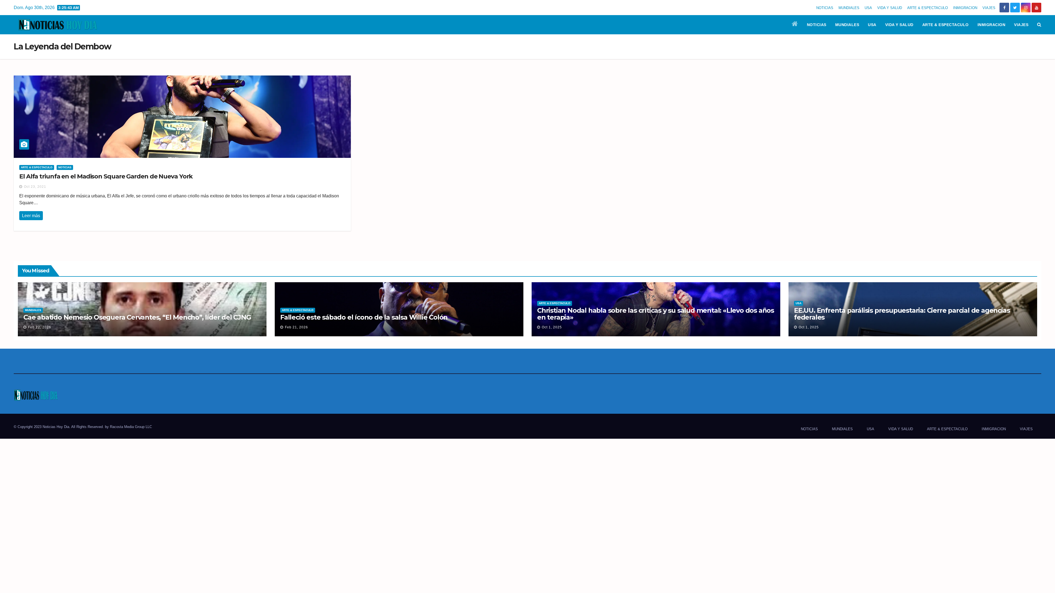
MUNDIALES (849, 8)
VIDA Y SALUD (889, 8)
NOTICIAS (824, 8)
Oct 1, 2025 (552, 327)
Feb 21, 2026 (296, 327)
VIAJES (988, 8)
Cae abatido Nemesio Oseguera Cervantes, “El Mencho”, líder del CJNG (137, 317)
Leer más (31, 215)
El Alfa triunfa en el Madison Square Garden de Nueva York (106, 176)
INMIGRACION (965, 8)
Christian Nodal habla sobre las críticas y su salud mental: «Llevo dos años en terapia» (655, 313)
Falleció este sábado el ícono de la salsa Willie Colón (364, 317)
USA (868, 8)
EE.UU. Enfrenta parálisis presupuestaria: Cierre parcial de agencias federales (902, 313)
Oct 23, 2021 (35, 187)
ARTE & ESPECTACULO (927, 8)
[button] (1039, 24)
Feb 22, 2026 (39, 327)
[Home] (795, 24)
